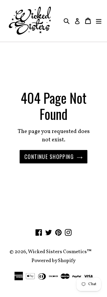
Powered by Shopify (53, 260)
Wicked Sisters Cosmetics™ (60, 251)
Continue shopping (49, 156)
